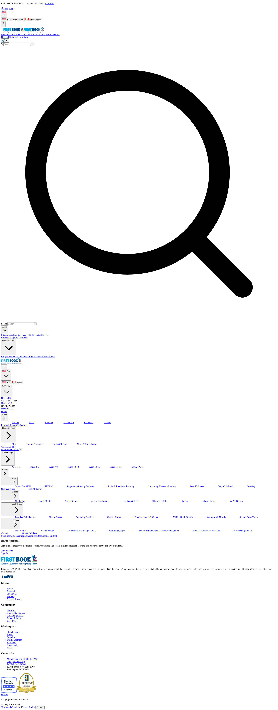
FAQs (9, 647)
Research (5, 337)
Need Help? (8, 9)
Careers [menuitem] (44, 335)
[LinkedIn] (11, 577)
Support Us (15, 337)
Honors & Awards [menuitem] (14, 356)
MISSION (6, 34)
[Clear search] (32, 44)
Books (10, 634)
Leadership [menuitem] (27, 335)
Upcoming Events (15, 615)
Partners (23, 337)
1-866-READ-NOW (16, 664)
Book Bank (12, 645)
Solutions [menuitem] (17, 335)
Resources (11, 621)
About (10, 588)
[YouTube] (5, 577)
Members (11, 610)
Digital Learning (14, 640)
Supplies (11, 637)
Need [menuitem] (10, 335)
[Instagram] (8, 577)
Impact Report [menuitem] (28, 356)
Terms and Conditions (11, 707)
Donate (4, 694)
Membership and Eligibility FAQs (22, 659)
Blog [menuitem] (3, 356)
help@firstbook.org (16, 661)
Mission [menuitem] (4, 335)
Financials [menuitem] (36, 335)
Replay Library (14, 618)
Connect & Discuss (16, 613)
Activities (11, 642)
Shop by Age (13, 632)
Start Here (49, 3)
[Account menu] (5, 40)
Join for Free (7, 550)
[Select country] (4, 14)
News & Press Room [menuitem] (45, 356)
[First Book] (13, 32)
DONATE (14, 37)
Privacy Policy (28, 707)
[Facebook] (2, 577)
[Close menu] (4, 366)
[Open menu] (2, 32)
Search (4, 323)
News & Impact (14, 599)
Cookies (40, 707)
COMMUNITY (18, 34)
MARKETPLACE (42, 34)
